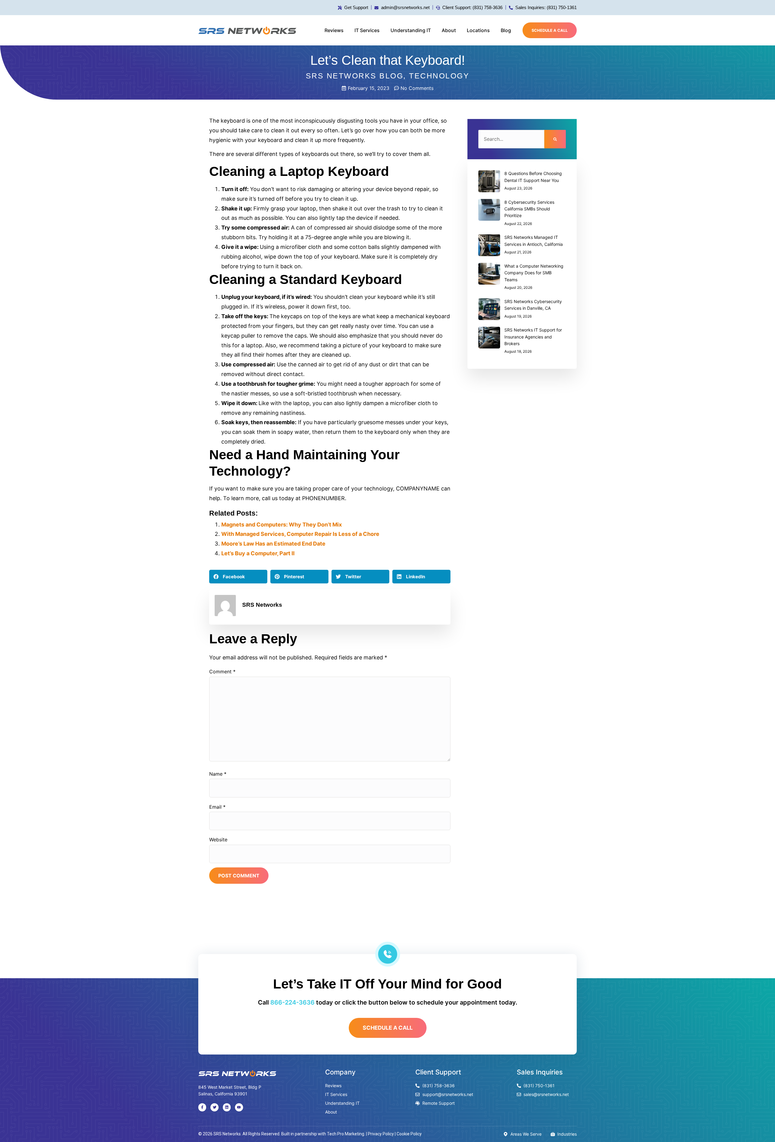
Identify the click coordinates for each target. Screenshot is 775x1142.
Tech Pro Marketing (345, 1133)
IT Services (367, 30)
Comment (222, 671)
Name (217, 774)
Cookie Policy (409, 1133)
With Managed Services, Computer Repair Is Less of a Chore (300, 534)
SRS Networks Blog (355, 75)
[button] (238, 576)
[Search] (555, 139)
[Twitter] (214, 1107)
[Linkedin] (227, 1107)
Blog (506, 30)
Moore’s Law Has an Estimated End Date (273, 543)
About (449, 30)
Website (218, 840)
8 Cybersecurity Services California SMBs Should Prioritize (529, 209)
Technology (439, 75)
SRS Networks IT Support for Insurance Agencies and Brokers (533, 336)
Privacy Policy (381, 1133)
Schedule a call (550, 30)
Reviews (334, 30)
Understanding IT (411, 30)
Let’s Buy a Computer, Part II (258, 553)
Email (217, 807)
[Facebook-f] (202, 1107)
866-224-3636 (292, 1002)
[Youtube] (239, 1107)
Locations (478, 30)
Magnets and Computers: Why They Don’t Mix (281, 524)
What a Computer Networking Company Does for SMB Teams (533, 272)
